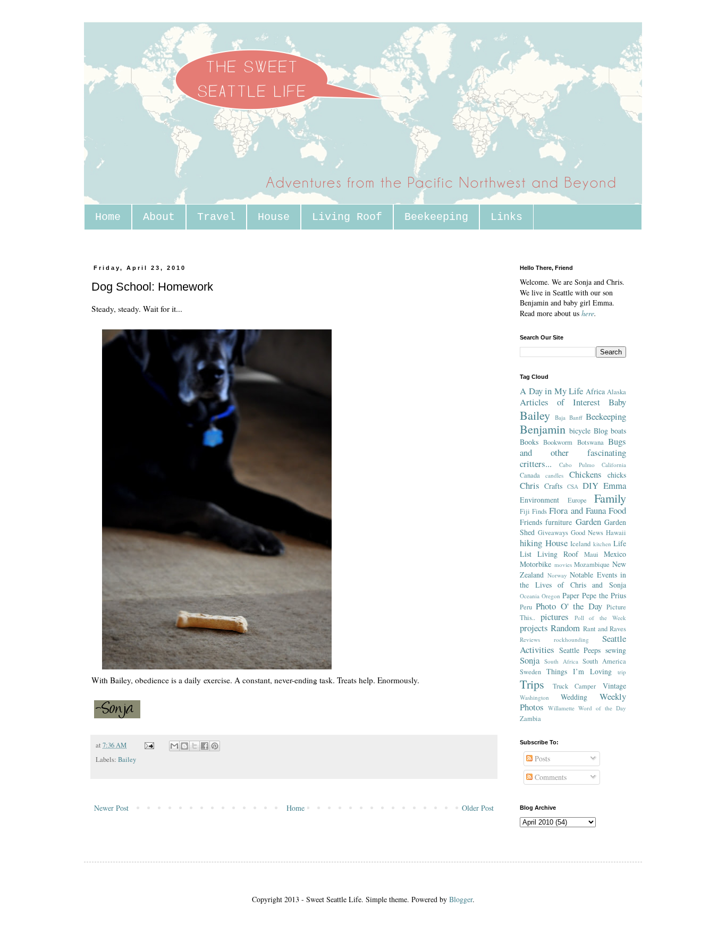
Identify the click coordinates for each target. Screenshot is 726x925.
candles (554, 475)
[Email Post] (148, 745)
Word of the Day (602, 708)
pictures (555, 616)
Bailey (127, 759)
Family (610, 498)
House (274, 217)
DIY (590, 485)
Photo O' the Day (569, 606)
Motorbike (535, 564)
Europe (577, 500)
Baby (617, 402)
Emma (614, 485)
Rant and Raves (605, 628)
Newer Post (111, 808)
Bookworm (557, 442)
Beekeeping (436, 217)
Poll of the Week (600, 618)
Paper (570, 595)
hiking (531, 543)
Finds (539, 511)
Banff (576, 417)
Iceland (580, 543)
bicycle (579, 431)
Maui (591, 554)
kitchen (602, 544)
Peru (526, 607)
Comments (550, 777)
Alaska (616, 391)
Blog (601, 431)
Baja (560, 417)
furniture (558, 522)
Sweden (530, 671)
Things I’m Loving (579, 671)
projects (534, 628)
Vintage (614, 686)
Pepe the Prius (604, 595)
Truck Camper (574, 686)
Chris (529, 485)
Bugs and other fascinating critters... (573, 452)
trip (622, 672)
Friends (531, 522)
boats (618, 431)
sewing (615, 650)
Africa (595, 391)
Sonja (529, 660)
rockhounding (571, 639)
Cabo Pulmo (577, 465)
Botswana (590, 442)
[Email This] (174, 746)
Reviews (530, 639)
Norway (557, 575)
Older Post (478, 808)
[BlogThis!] (184, 746)
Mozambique (592, 564)
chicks (616, 475)
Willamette (561, 708)
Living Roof (347, 217)
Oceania (529, 596)
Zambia (530, 718)
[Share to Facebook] (204, 746)
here (587, 313)
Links (506, 217)
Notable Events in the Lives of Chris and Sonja (573, 580)
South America (604, 661)
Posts (541, 758)
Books (529, 442)
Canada (530, 475)
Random (565, 628)
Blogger (460, 899)
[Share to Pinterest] (214, 746)
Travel (216, 217)
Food (617, 510)
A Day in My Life (551, 391)
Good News (587, 532)
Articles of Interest (560, 402)
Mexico (615, 554)
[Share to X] (194, 746)
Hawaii (616, 532)
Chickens (585, 474)
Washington (534, 697)
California (614, 465)
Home (108, 217)
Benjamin (542, 429)
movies (563, 564)
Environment (539, 500)
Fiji (525, 511)
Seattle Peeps (580, 650)
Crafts (553, 486)
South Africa (561, 661)
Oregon (551, 596)
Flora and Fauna (577, 510)
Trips (532, 684)
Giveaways (553, 532)
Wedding (574, 697)
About (159, 217)
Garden (588, 521)
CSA (572, 486)
